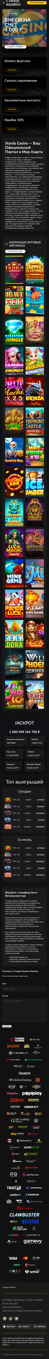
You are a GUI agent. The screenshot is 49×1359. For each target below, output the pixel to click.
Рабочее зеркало (12, 1307)
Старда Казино (13, 2)
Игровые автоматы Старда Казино (22, 1300)
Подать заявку (15, 47)
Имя (4, 984)
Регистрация (37, 3)
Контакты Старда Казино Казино (22, 1311)
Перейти (12, 70)
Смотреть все (15, 251)
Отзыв (5, 996)
